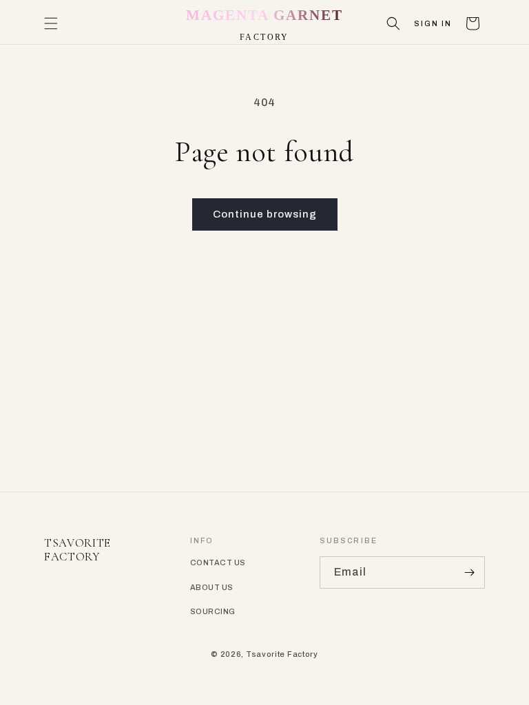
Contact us (217, 562)
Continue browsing (265, 214)
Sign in (433, 24)
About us (212, 587)
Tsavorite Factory (282, 654)
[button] (51, 23)
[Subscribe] (469, 572)
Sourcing (213, 611)
